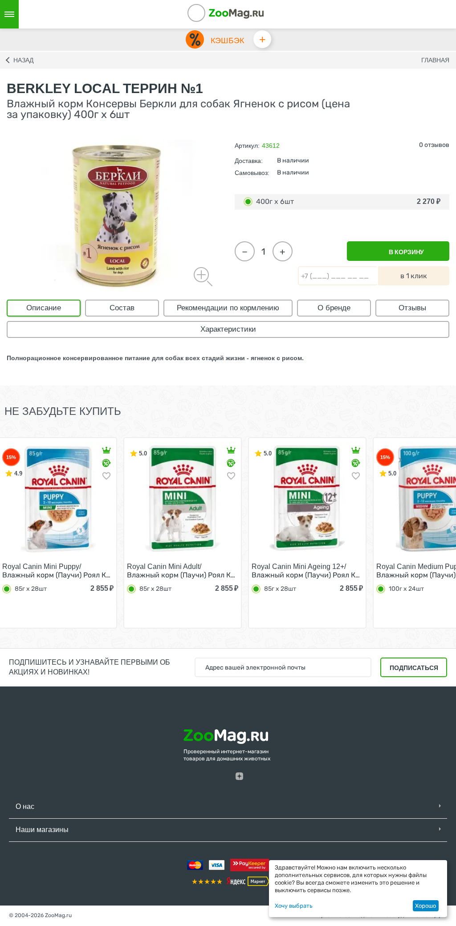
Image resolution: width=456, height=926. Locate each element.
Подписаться (414, 667)
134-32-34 (208, 14)
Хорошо (425, 905)
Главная (435, 60)
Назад (23, 60)
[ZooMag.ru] (236, 13)
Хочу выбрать (294, 905)
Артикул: (247, 145)
